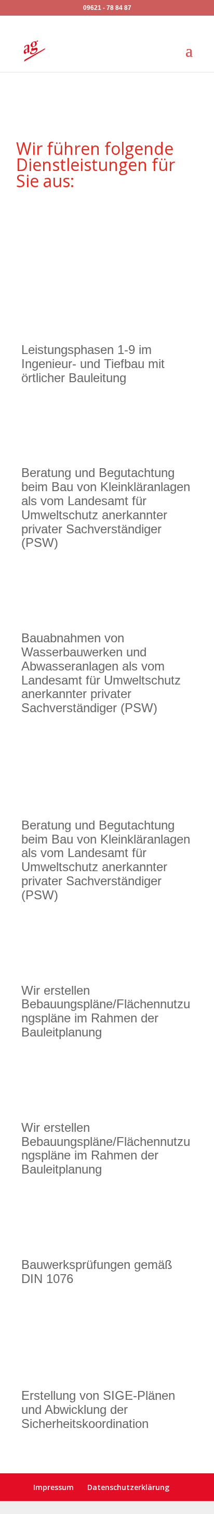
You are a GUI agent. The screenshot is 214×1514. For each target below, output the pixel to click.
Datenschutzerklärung (128, 1487)
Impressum (53, 1487)
